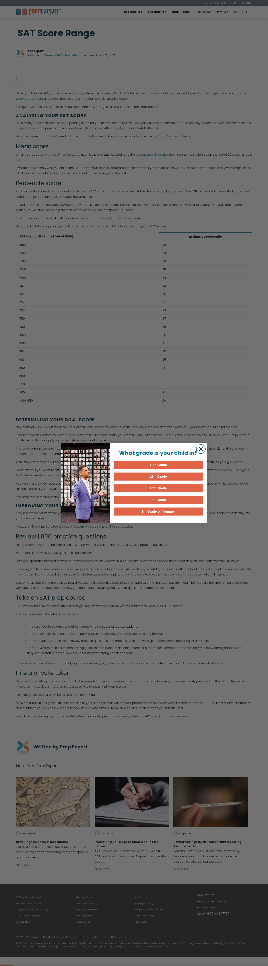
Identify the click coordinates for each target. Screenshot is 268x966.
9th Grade (158, 500)
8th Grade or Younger (158, 511)
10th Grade (158, 488)
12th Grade (158, 465)
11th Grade (158, 476)
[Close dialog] (200, 449)
